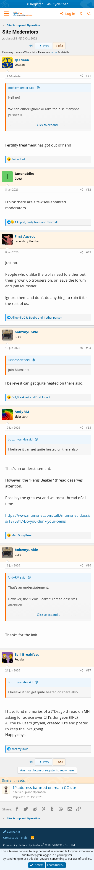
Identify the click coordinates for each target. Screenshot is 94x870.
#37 (88, 670)
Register (36, 4)
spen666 (22, 59)
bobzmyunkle (26, 332)
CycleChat (60, 4)
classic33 (11, 38)
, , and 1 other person (36, 318)
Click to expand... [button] (48, 125)
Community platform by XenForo (39, 845)
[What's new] (81, 13)
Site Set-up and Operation (29, 792)
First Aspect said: (19, 360)
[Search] (89, 13)
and (30, 397)
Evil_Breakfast (27, 654)
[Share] (81, 76)
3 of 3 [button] (59, 46)
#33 (88, 252)
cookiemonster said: (21, 88)
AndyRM (22, 411)
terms (54, 52)
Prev (45, 46)
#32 (88, 189)
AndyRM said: (17, 577)
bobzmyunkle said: (20, 439)
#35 (88, 428)
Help (24, 838)
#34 (88, 348)
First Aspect (25, 236)
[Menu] (6, 13)
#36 (88, 565)
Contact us (10, 838)
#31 (88, 76)
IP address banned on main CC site (44, 787)
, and (36, 222)
